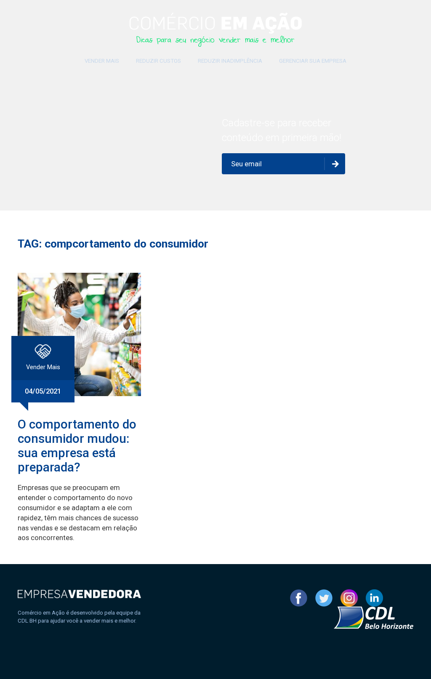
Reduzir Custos (158, 61)
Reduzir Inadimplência (230, 61)
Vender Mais (102, 61)
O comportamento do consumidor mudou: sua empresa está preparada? (77, 445)
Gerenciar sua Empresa (312, 61)
